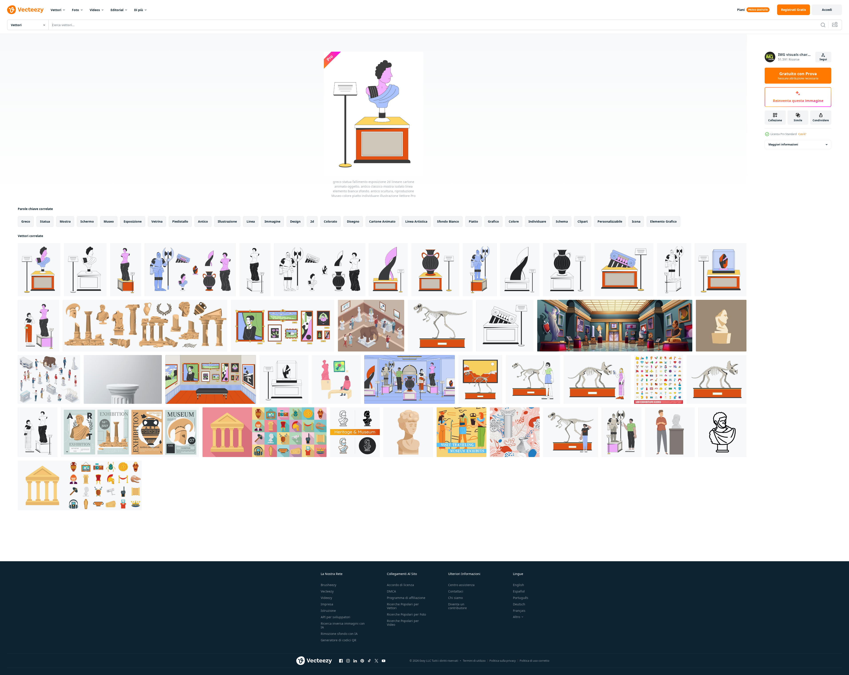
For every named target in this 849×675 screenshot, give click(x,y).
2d (312, 221)
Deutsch (519, 604)
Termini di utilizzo (474, 661)
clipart (583, 221)
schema (562, 221)
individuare (537, 221)
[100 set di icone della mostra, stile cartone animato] (658, 379)
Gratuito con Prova (798, 75)
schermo (87, 221)
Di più (138, 10)
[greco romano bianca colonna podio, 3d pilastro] (123, 379)
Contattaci (455, 591)
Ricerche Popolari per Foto (406, 614)
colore (514, 221)
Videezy (326, 598)
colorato (330, 221)
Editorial (117, 10)
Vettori (56, 10)
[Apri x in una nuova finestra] (376, 660)
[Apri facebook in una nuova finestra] (341, 660)
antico (203, 221)
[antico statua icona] (722, 432)
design (295, 221)
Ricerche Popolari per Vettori (403, 606)
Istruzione (328, 610)
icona (636, 221)
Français (519, 610)
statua (45, 221)
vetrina (156, 221)
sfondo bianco (448, 221)
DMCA (391, 591)
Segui (823, 59)
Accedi (827, 10)
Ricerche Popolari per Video (403, 623)
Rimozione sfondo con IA (339, 634)
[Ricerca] (823, 24)
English (518, 585)
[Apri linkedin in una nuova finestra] (355, 660)
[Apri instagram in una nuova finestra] (348, 660)
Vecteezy (327, 591)
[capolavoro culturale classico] (721, 325)
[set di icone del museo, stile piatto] (264, 432)
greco (25, 221)
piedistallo (180, 221)
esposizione (133, 221)
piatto (473, 221)
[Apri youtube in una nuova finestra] (383, 660)
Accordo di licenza (400, 585)
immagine (272, 221)
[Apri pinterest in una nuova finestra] (362, 660)
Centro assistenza (461, 585)
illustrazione (227, 221)
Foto (75, 10)
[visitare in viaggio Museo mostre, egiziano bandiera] (461, 432)
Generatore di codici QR (338, 640)
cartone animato (382, 221)
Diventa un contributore (457, 606)
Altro (516, 617)
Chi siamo (455, 598)
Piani (741, 10)
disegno (353, 221)
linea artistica (416, 221)
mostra (65, 221)
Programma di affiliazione (406, 598)
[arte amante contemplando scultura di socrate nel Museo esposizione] (670, 432)
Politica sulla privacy (502, 661)
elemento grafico (663, 221)
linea (251, 221)
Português (520, 598)
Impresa (327, 604)
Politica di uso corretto (534, 661)
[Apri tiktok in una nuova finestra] (369, 660)
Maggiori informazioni (783, 144)
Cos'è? (802, 134)
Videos (95, 10)
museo (109, 221)
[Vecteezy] (25, 9)
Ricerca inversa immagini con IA (343, 625)
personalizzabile (610, 221)
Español (519, 591)
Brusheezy (328, 585)
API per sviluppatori (335, 617)
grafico (493, 221)
